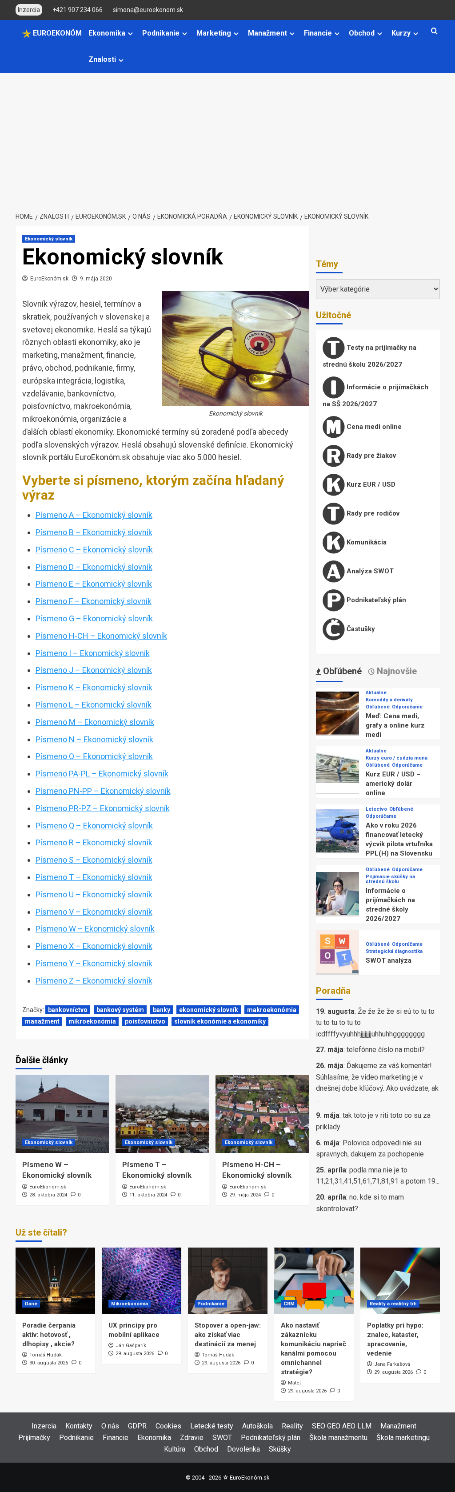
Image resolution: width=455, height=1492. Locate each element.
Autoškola (257, 1426)
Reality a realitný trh (393, 1304)
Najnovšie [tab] (396, 671)
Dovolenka (243, 1449)
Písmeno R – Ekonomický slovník (94, 842)
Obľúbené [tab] (341, 671)
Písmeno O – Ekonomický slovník (94, 756)
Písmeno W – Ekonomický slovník (95, 928)
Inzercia (44, 1426)
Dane (31, 1304)
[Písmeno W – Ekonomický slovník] (62, 1114)
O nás (110, 1426)
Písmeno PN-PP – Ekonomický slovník (103, 791)
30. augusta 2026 (48, 1363)
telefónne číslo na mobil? (386, 1049)
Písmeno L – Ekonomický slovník (94, 704)
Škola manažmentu (338, 1437)
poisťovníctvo (145, 1021)
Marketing (213, 33)
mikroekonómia (92, 1021)
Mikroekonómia (129, 1304)
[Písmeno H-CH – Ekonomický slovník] (262, 1114)
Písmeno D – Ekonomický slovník (94, 567)
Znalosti (102, 59)
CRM (289, 1304)
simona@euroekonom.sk (148, 9)
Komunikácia (366, 542)
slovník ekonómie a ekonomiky (220, 1021)
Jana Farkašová (392, 1364)
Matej (294, 1383)
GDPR (137, 1426)
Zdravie (192, 1437)
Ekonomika (106, 33)
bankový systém (120, 1009)
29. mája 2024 (245, 1195)
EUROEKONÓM (56, 33)
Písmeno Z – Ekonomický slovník (94, 980)
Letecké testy (211, 1426)
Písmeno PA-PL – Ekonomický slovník (102, 773)
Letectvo (376, 809)
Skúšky (280, 1449)
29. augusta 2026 (135, 1353)
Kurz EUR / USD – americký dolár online (393, 783)
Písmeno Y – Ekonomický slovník (94, 963)
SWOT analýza (388, 960)
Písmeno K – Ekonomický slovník (94, 687)
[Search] (434, 31)
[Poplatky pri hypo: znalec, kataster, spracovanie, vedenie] (400, 1281)
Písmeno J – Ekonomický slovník (94, 670)
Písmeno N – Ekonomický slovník (94, 739)
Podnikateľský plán (375, 600)
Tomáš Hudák (45, 1355)
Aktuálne (376, 692)
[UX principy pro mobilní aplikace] (141, 1281)
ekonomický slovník (208, 1009)
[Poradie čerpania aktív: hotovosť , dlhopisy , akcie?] (55, 1281)
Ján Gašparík (131, 1345)
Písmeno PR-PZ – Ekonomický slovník (103, 808)
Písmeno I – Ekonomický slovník (93, 653)
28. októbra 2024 (48, 1195)
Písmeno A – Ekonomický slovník (94, 515)
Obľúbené (378, 706)
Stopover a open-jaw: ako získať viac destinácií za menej (228, 1334)
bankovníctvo (68, 1009)
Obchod (362, 33)
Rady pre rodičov (372, 513)
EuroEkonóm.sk (49, 279)
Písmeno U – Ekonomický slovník (94, 894)
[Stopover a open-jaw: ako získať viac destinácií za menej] (227, 1281)
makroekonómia (271, 1009)
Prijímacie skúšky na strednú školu (390, 879)
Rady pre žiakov (370, 456)
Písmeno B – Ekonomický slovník (94, 532)
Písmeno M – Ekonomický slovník (95, 722)
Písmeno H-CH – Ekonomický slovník (101, 635)
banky (161, 1009)
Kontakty (78, 1426)
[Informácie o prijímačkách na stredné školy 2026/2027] (337, 893)
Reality (292, 1426)
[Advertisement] (227, 139)
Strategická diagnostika (394, 951)
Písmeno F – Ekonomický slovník (94, 601)
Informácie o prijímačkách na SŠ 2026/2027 (375, 395)
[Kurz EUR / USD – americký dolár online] (337, 771)
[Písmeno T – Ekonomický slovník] (162, 1114)
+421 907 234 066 (77, 9)
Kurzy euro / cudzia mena (396, 758)
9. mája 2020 (96, 279)
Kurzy (401, 33)
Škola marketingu (403, 1437)
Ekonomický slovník (48, 239)
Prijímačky (34, 1437)
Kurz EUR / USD (370, 484)
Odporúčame (407, 706)
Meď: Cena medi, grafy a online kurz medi (395, 725)
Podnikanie (161, 33)
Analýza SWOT (369, 571)
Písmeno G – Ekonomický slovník (94, 618)
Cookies (168, 1426)
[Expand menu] (130, 33)
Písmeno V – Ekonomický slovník (94, 911)
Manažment (267, 33)
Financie (318, 33)
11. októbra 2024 (148, 1195)
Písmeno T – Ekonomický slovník (94, 877)
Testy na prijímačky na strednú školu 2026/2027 (369, 356)
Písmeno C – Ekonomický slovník (94, 549)
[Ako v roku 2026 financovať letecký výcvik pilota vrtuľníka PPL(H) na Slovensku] (337, 830)
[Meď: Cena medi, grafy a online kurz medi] (337, 712)
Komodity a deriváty (389, 699)
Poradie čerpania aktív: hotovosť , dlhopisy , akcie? (49, 1334)
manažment (42, 1021)
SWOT (222, 1437)
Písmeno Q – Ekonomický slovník (94, 825)
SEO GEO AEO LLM (341, 1426)
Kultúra (174, 1449)
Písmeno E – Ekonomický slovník (94, 583)
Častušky (360, 629)
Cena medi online (373, 427)
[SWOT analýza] (337, 951)
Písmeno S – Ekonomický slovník (94, 859)
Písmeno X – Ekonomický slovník (94, 946)
